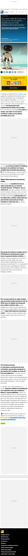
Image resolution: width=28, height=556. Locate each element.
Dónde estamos (5, 539)
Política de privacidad (7, 547)
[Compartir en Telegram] (7, 72)
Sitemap (3, 543)
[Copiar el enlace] (15, 72)
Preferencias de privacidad (8, 551)
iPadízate (3, 423)
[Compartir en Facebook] (10, 72)
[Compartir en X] (2, 72)
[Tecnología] (2, 12)
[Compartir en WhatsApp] (4, 72)
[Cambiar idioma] (22, 12)
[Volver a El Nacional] (12, 12)
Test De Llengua (14, 9)
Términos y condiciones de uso (9, 545)
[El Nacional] (14, 531)
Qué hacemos (4, 536)
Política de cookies (6, 549)
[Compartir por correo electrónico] (12, 72)
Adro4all (3, 166)
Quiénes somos (5, 534)
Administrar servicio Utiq (8, 554)
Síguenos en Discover (5, 9)
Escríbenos (4, 541)
